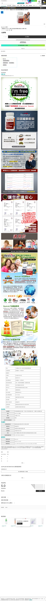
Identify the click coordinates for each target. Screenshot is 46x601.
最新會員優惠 (3, 6)
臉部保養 (14, 5)
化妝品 (18, 5)
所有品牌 (41, 5)
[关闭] (44, 599)
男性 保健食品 (11, 62)
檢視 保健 (3, 497)
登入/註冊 (19, 523)
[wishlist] (9, 30)
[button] (44, 2)
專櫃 (24, 5)
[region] (23, 599)
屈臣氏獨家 (9, 5)
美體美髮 (30, 5)
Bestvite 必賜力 (4, 27)
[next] (36, 5)
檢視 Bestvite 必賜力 (7, 503)
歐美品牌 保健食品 (6, 60)
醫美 (21, 5)
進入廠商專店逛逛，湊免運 (23, 45)
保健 (27, 5)
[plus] (6, 36)
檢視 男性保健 (4, 500)
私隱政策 (30, 599)
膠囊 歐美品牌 (5, 62)
